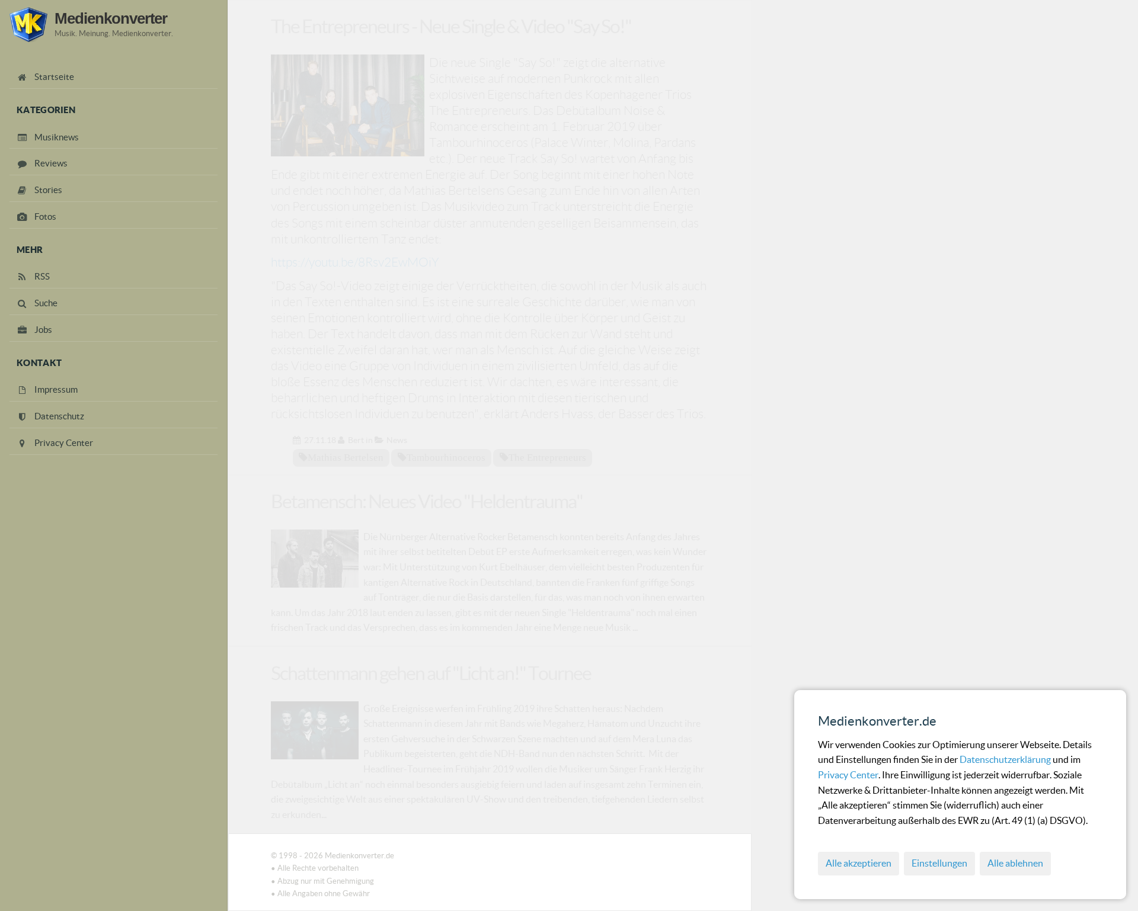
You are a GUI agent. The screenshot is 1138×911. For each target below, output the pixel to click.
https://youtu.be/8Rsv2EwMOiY (355, 262)
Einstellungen (939, 863)
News (396, 440)
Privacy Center (848, 774)
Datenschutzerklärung (1006, 759)
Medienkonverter (111, 18)
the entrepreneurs (547, 457)
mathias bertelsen (345, 457)
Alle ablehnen (1015, 863)
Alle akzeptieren (858, 863)
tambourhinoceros (446, 457)
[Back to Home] (28, 24)
